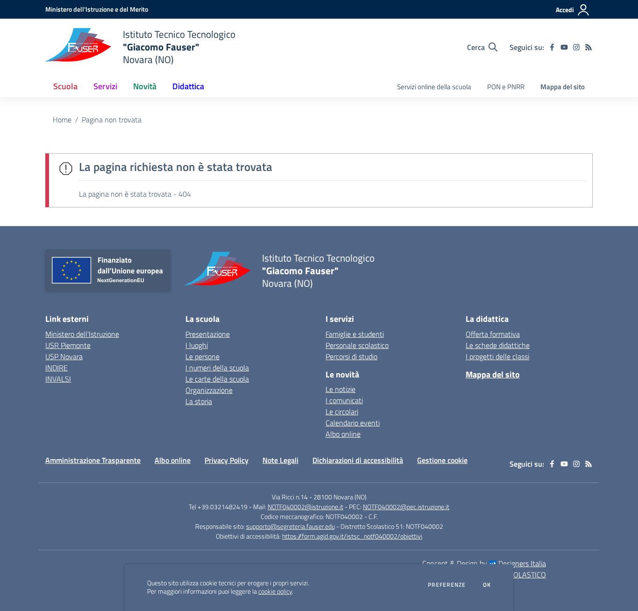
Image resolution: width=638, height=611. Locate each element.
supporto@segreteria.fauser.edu (290, 526)
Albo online (343, 434)
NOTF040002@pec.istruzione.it (406, 507)
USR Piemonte (68, 345)
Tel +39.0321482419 (218, 507)
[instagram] (576, 47)
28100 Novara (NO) (340, 497)
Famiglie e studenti (355, 334)
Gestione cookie (442, 460)
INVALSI (58, 378)
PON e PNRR (506, 86)
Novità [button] (144, 86)
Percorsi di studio (351, 356)
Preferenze (447, 585)
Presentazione (207, 334)
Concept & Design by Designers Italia (484, 563)
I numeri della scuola (217, 367)
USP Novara (64, 356)
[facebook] (552, 47)
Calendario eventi (353, 422)
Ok (487, 585)
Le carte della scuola (217, 378)
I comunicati (344, 400)
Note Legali (280, 460)
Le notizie (340, 389)
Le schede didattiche (498, 345)
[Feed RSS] (588, 47)
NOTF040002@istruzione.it (305, 507)
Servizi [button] (105, 86)
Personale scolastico (357, 345)
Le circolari (342, 411)
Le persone (202, 356)
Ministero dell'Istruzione (82, 334)
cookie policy (275, 591)
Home (62, 119)
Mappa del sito (562, 86)
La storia (198, 401)
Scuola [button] (65, 86)
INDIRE (56, 367)
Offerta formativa (493, 334)
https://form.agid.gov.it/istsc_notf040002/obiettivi (352, 536)
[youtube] (564, 47)
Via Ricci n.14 (290, 497)
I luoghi (196, 345)
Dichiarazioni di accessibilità (357, 460)
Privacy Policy (226, 460)
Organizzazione (209, 390)
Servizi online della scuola (434, 86)
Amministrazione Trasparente (93, 460)
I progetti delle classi (497, 356)
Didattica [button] (188, 86)
